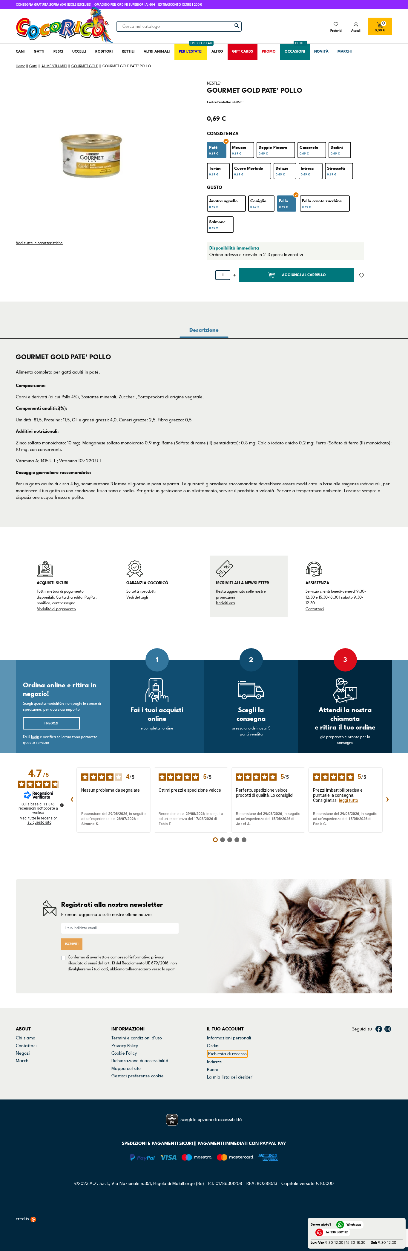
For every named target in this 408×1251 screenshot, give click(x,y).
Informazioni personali (229, 1038)
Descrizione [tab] (204, 330)
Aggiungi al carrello (304, 275)
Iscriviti (72, 944)
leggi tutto (348, 800)
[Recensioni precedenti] (72, 800)
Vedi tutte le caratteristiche (39, 243)
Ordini (213, 1045)
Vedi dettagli (137, 597)
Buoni (212, 1069)
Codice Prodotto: (219, 102)
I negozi (51, 723)
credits (23, 1218)
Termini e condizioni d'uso (136, 1038)
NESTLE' (214, 83)
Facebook (378, 1029)
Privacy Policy (124, 1045)
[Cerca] (237, 25)
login (35, 737)
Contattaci (315, 609)
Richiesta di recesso (227, 1053)
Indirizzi (215, 1061)
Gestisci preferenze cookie (137, 1075)
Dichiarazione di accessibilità (139, 1060)
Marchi (23, 1060)
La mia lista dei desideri (230, 1077)
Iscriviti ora (225, 603)
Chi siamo (25, 1038)
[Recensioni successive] (387, 800)
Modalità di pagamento (56, 609)
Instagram (387, 1029)
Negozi (23, 1053)
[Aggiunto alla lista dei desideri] (361, 275)
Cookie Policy (124, 1053)
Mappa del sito (126, 1068)
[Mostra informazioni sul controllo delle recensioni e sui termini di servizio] (61, 805)
